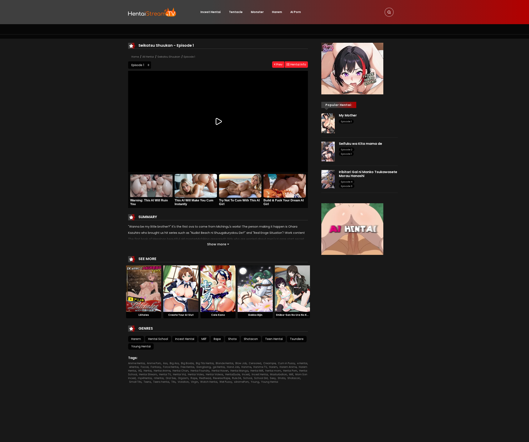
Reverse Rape (221, 378)
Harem (277, 12)
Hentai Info (298, 64)
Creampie (269, 363)
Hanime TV (260, 367)
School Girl (261, 378)
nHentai (159, 378)
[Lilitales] (143, 288)
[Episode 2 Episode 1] (139, 65)
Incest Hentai (210, 12)
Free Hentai (187, 367)
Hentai (148, 370)
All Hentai (148, 56)
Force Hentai (171, 367)
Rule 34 (236, 378)
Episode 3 (346, 186)
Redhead (205, 378)
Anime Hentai (136, 363)
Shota (232, 339)
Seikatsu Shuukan (168, 56)
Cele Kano (218, 315)
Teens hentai (161, 382)
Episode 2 (346, 149)
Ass (165, 363)
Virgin (194, 382)
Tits (173, 382)
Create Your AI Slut (181, 315)
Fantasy (156, 367)
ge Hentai (219, 367)
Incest (246, 374)
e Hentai (302, 363)
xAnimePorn (241, 382)
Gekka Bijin (255, 315)
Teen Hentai (274, 339)
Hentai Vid (179, 374)
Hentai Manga (239, 370)
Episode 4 (346, 181)
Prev (278, 64)
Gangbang (203, 367)
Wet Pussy (225, 382)
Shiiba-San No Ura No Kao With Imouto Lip (303, 315)
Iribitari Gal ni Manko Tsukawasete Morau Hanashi (368, 174)
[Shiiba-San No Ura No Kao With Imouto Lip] (292, 288)
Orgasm (183, 378)
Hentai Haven (220, 370)
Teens (147, 382)
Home (135, 56)
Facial (145, 367)
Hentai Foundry (200, 370)
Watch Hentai (208, 382)
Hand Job (233, 367)
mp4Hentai (145, 378)
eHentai (134, 367)
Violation (183, 382)
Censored (255, 363)
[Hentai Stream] (152, 12)
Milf (203, 339)
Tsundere (297, 339)
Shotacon (251, 339)
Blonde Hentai (224, 363)
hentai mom (273, 370)
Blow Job (241, 363)
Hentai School (158, 339)
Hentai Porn (290, 370)
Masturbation (278, 374)
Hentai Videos (214, 374)
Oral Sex (171, 378)
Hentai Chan (180, 370)
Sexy (273, 378)
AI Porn (295, 12)
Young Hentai (141, 346)
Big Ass (174, 363)
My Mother (348, 115)
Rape (217, 339)
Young (255, 382)
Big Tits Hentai (205, 363)
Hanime (246, 367)
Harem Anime (288, 367)
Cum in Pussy (286, 363)
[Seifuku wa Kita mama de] (328, 151)
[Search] (389, 12)
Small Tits (135, 382)
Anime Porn (154, 363)
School (247, 378)
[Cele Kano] (218, 288)
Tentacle (236, 12)
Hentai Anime (162, 370)
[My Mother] (328, 123)
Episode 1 (189, 56)
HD (140, 370)
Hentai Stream (148, 374)
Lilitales (143, 315)
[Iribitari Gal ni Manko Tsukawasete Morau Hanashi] (328, 179)
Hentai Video (196, 374)
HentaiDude (232, 374)
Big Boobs (187, 363)
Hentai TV (165, 374)
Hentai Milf (256, 370)
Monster (257, 12)
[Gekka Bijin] (255, 288)
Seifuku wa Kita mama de (360, 143)
